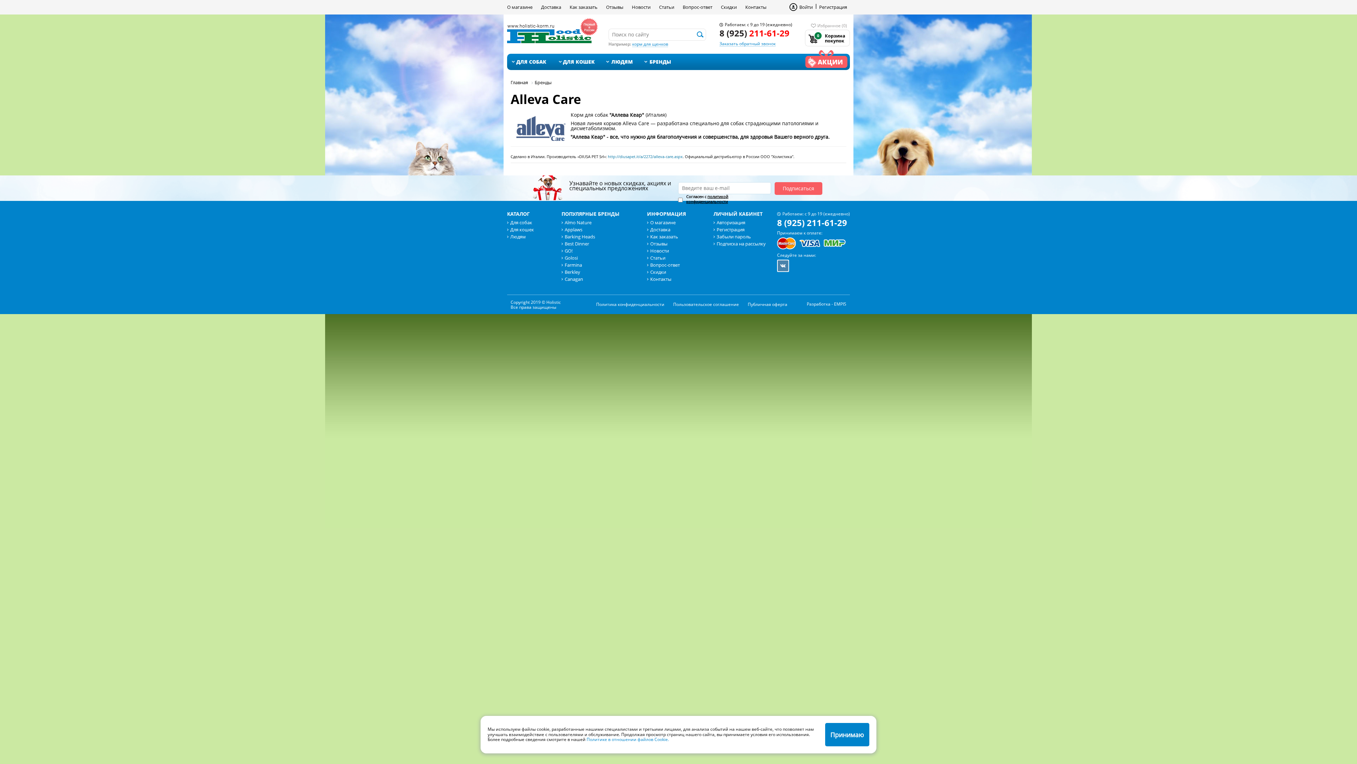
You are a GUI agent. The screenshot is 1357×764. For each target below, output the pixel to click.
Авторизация (731, 222)
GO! (568, 251)
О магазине (520, 7)
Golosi (571, 258)
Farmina (573, 265)
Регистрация (833, 7)
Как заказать (584, 7)
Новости (641, 7)
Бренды (660, 61)
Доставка (551, 7)
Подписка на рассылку (741, 244)
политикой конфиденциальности (707, 199)
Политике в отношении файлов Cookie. (628, 739)
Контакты (755, 7)
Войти (806, 7)
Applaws (573, 229)
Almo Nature (578, 222)
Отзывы (614, 7)
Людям (622, 61)
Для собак (531, 61)
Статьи (666, 7)
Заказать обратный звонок (747, 44)
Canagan (574, 279)
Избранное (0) (832, 26)
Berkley (572, 272)
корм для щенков (650, 44)
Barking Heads (580, 236)
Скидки (729, 7)
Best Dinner (577, 244)
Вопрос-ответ (697, 7)
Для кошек (579, 61)
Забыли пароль (734, 236)
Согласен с (707, 199)
